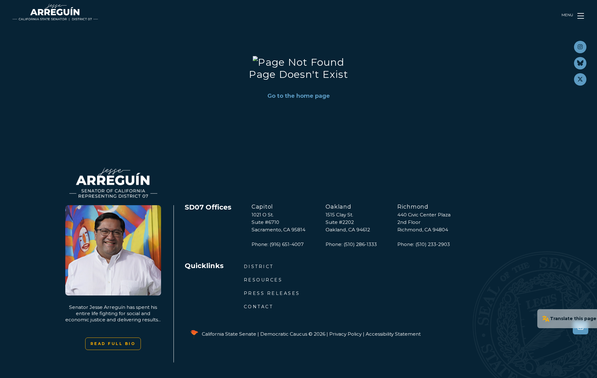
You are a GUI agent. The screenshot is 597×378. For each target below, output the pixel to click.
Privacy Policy (345, 334)
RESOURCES (263, 280)
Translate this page (573, 318)
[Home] (55, 12)
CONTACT (258, 306)
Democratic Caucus (283, 334)
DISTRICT (259, 266)
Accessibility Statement (393, 334)
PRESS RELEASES (272, 293)
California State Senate (229, 334)
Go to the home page (298, 95)
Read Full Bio (113, 343)
